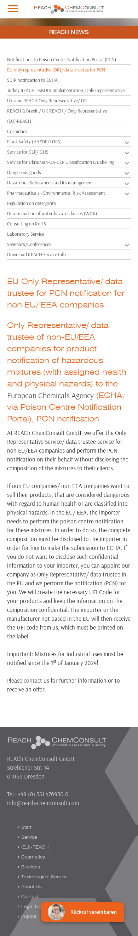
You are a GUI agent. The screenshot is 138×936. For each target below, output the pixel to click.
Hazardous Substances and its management (50, 182)
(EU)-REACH (19, 121)
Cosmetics (17, 131)
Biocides (30, 867)
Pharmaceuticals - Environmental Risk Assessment (56, 193)
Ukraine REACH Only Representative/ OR (47, 100)
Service (29, 837)
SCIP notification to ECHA (32, 80)
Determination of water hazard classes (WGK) (52, 213)
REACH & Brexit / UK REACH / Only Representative (57, 111)
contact (33, 680)
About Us (31, 886)
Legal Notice (35, 906)
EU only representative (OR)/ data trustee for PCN (56, 70)
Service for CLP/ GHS (27, 152)
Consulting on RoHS (26, 223)
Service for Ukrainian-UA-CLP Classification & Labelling (60, 162)
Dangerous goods (24, 172)
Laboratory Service (25, 234)
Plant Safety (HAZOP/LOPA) (34, 141)
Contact (30, 896)
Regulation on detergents (31, 203)
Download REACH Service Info (36, 254)
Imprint (28, 916)
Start (26, 827)
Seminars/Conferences (29, 244)
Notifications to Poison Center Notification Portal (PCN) (61, 59)
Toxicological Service (44, 876)
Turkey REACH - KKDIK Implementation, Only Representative (66, 90)
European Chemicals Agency (50, 395)
